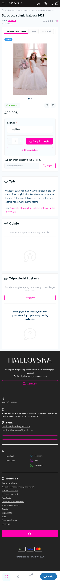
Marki (4, 516)
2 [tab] (31, 98)
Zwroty (5, 509)
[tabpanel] (30, 69)
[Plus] (20, 141)
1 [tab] (29, 98)
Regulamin (6, 498)
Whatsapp (39, 465)
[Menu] (3, 3)
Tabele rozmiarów (9, 483)
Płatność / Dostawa (10, 490)
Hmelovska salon (24, 556)
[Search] (51, 3)
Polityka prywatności (10, 494)
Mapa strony (7, 513)
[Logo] (14, 3)
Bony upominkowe (9, 520)
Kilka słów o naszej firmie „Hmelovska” (18, 487)
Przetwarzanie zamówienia (13, 502)
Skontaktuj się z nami (10, 505)
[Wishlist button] (46, 105)
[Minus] (9, 141)
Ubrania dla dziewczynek (17, 10)
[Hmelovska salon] (30, 360)
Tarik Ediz (12, 21)
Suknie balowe (40, 207)
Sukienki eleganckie (21, 207)
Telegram (38, 456)
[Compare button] (53, 105)
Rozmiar (12, 123)
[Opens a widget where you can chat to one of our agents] (48, 576)
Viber (37, 460)
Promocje (6, 524)
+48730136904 (9, 402)
